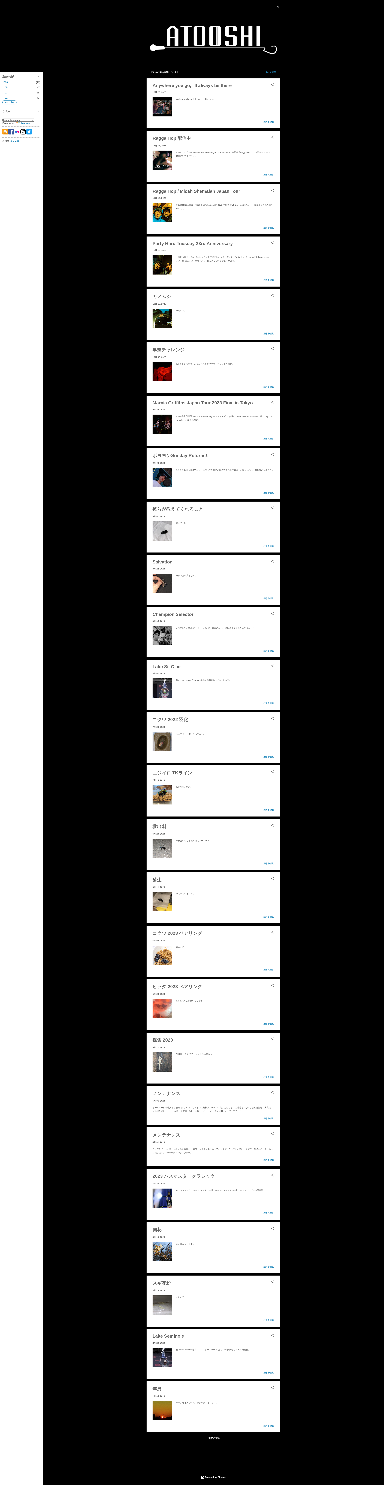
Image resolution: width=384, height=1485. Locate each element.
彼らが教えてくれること (178, 509)
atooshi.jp (15, 141)
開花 (157, 1229)
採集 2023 (163, 1040)
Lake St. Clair (167, 666)
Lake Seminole (168, 1336)
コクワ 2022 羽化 (170, 719)
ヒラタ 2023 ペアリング (177, 986)
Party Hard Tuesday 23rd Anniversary (193, 243)
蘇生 (157, 879)
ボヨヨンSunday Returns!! (181, 455)
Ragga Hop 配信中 (172, 138)
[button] (272, 85)
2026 (5, 82)
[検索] (278, 8)
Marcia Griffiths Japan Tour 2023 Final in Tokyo (203, 402)
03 (6, 92)
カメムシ (162, 296)
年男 (157, 1388)
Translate (25, 123)
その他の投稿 (213, 1438)
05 (6, 87)
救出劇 (159, 826)
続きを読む (269, 122)
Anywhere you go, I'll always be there (192, 85)
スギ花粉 (162, 1282)
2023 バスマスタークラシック (184, 1176)
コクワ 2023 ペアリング (177, 933)
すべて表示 (270, 72)
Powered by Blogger (215, 1477)
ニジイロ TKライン (172, 772)
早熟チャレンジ (169, 349)
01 (6, 97)
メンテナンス (166, 1093)
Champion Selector (173, 614)
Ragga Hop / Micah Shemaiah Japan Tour (196, 191)
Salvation (162, 561)
